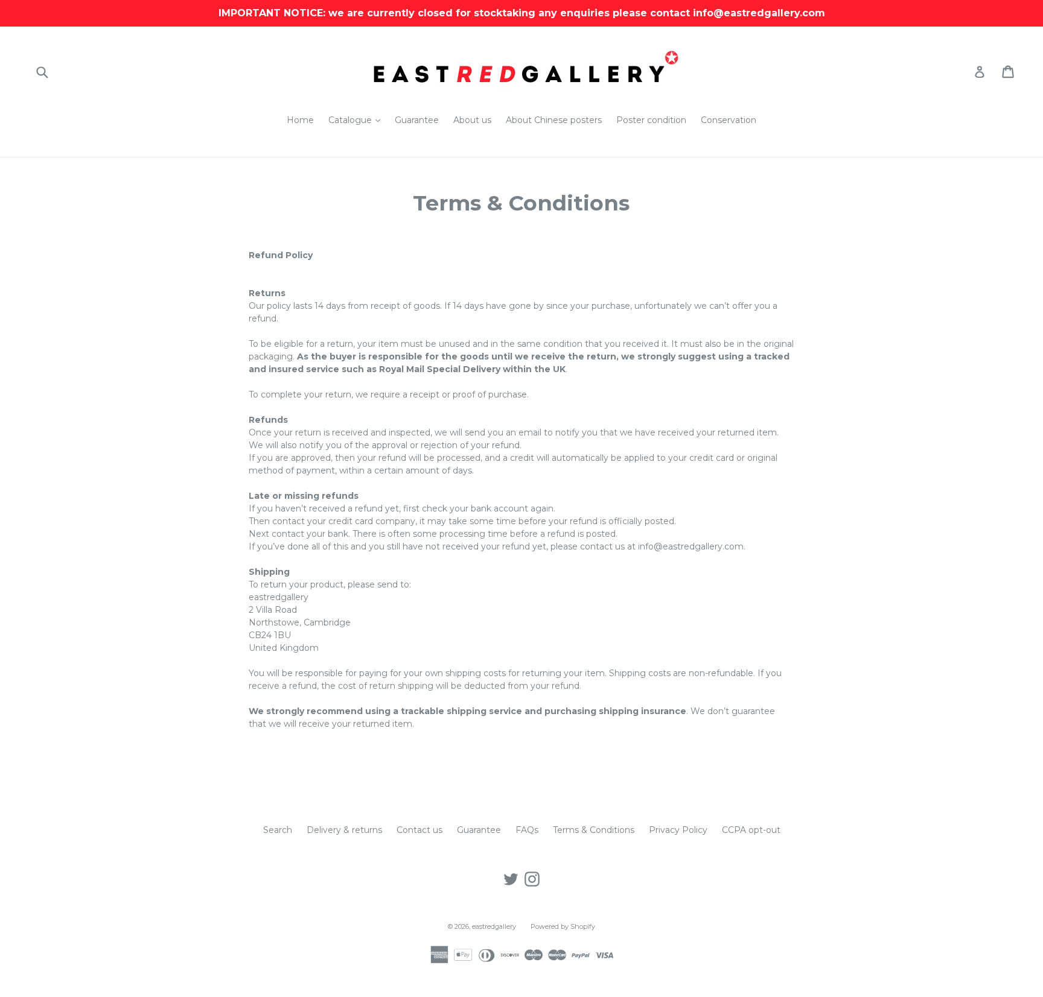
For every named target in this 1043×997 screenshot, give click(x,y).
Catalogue (357, 119)
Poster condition (651, 120)
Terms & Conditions (593, 830)
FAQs (526, 830)
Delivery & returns (344, 830)
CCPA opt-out (751, 830)
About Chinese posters (554, 120)
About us (472, 120)
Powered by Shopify (563, 926)
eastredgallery (494, 926)
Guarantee (417, 120)
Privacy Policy (678, 830)
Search (277, 830)
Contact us (419, 830)
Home (300, 120)
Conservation (728, 120)
